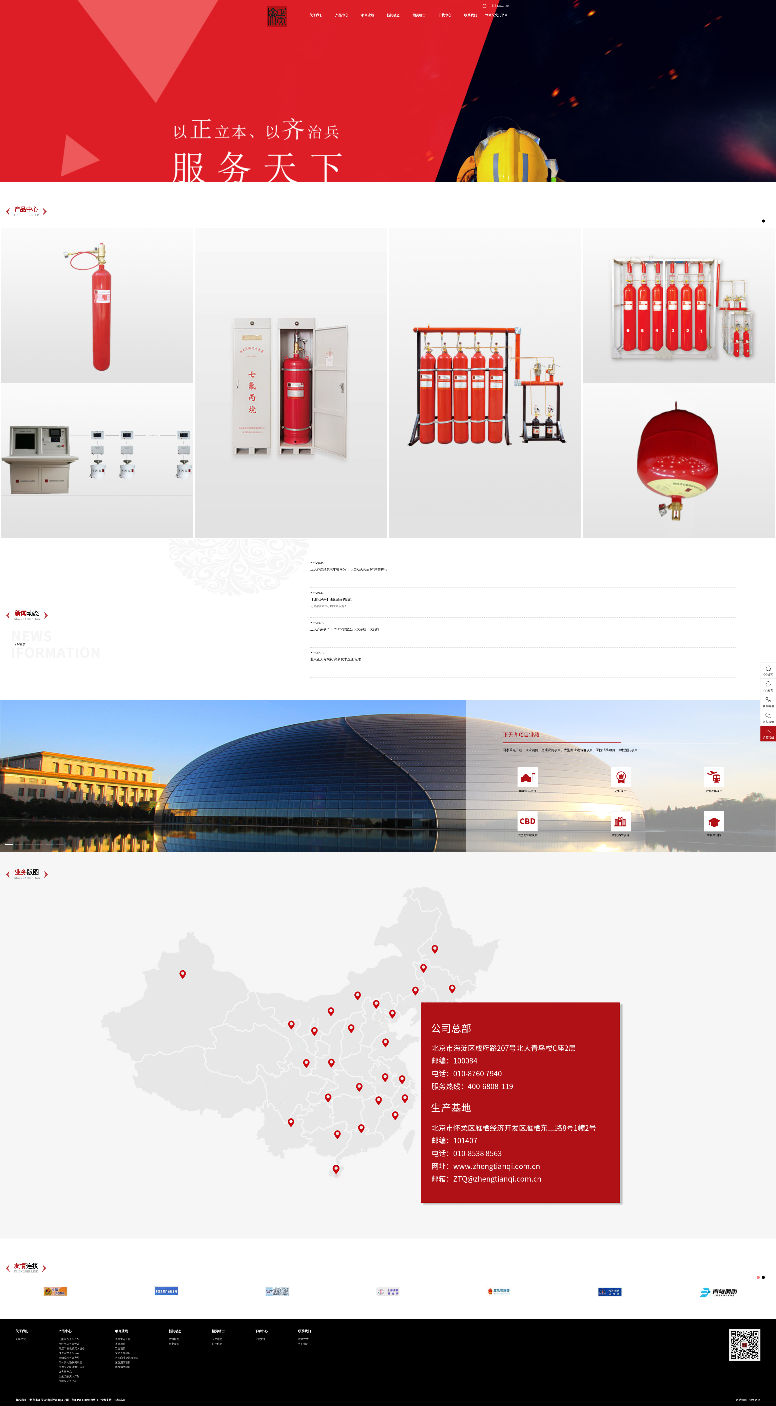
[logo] (277, 16)
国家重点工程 (123, 1339)
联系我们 (470, 15)
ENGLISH (503, 5)
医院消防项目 (123, 1362)
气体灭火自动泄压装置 (72, 1367)
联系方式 (303, 1339)
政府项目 (120, 1343)
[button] (12, 90)
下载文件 (260, 1339)
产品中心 (341, 15)
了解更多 (19, 644)
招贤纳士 (419, 15)
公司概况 (21, 1339)
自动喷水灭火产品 (69, 1357)
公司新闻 (174, 1339)
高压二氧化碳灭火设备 (72, 1348)
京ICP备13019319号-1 (84, 1400)
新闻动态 (393, 15)
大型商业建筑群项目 (126, 1357)
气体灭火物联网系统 (70, 1362)
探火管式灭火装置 (69, 1353)
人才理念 (217, 1339)
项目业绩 (367, 15)
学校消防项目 (123, 1367)
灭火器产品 (65, 1371)
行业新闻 (174, 1343)
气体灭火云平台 (496, 15)
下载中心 (444, 15)
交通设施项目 (123, 1353)
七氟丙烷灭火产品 (69, 1339)
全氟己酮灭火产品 (69, 1376)
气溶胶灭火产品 (68, 1381)
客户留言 (303, 1343)
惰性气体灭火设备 (69, 1343)
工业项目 (120, 1348)
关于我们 (316, 15)
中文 (491, 5)
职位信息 (217, 1343)
